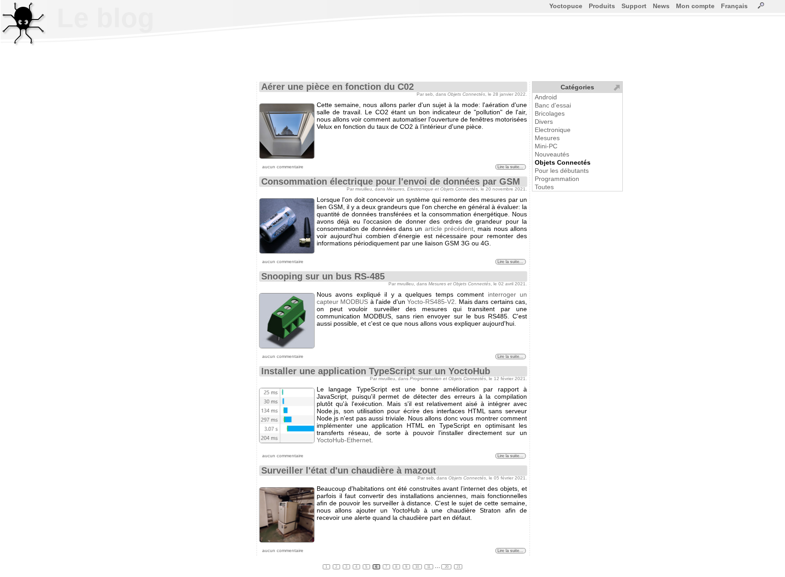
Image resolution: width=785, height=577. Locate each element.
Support (633, 6)
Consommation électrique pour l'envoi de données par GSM (390, 181)
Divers (544, 121)
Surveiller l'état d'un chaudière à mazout (348, 470)
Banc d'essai (553, 105)
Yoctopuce (565, 6)
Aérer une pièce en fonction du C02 (337, 87)
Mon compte (695, 6)
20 (446, 567)
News (661, 6)
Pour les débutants (562, 170)
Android (546, 97)
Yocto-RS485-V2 (431, 301)
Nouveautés (552, 154)
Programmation (557, 178)
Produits (602, 6)
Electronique (553, 129)
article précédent (449, 228)
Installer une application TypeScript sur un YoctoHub (375, 371)
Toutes (544, 187)
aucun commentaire (282, 166)
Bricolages (550, 113)
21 (458, 567)
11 (429, 567)
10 (417, 567)
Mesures (547, 138)
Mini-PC (546, 146)
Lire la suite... (510, 167)
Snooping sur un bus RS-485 (323, 276)
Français (734, 6)
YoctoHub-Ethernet (344, 440)
